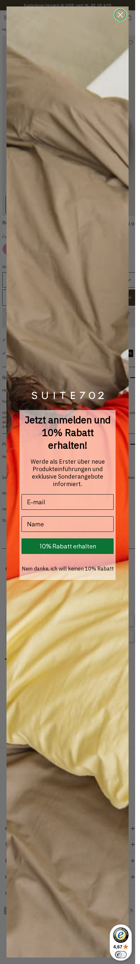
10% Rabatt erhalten (67, 546)
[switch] (121, 954)
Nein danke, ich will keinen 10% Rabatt (68, 568)
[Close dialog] (120, 14)
